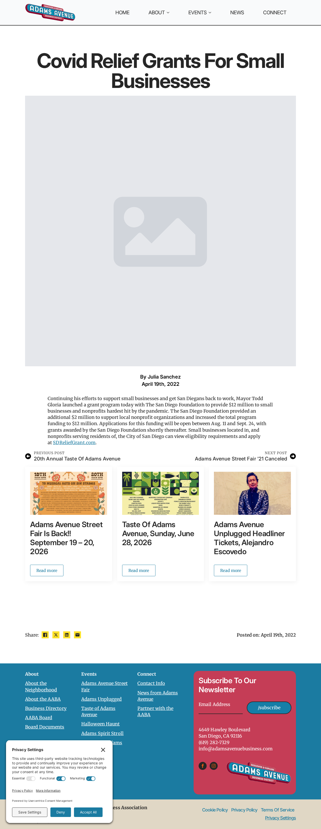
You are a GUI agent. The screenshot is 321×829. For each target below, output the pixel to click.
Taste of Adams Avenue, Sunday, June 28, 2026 (158, 533)
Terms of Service (277, 810)
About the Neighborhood (41, 686)
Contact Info (151, 683)
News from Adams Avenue (157, 696)
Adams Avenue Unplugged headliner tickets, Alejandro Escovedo (249, 538)
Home (122, 13)
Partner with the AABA (155, 711)
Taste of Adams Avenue (98, 711)
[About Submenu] (172, 12)
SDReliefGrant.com (74, 442)
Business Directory (46, 708)
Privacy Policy (244, 810)
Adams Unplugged (101, 699)
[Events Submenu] (214, 12)
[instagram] (214, 766)
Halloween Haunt (100, 724)
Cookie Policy (215, 810)
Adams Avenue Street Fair (104, 686)
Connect (274, 13)
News (237, 13)
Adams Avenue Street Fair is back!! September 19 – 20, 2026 (66, 538)
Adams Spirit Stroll (102, 733)
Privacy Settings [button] (280, 817)
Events (197, 13)
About (156, 13)
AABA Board (38, 718)
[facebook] (203, 766)
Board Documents (44, 727)
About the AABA (43, 699)
